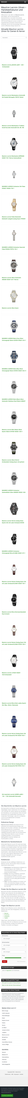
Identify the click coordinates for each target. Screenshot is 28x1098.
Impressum (16, 1074)
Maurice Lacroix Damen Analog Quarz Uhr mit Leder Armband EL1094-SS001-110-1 (14, 582)
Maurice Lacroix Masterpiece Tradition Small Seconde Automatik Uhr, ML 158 (13, 126)
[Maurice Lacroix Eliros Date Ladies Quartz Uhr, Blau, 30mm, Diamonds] (14, 691)
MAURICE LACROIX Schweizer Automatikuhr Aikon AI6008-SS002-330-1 (14, 491)
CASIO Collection (6, 1013)
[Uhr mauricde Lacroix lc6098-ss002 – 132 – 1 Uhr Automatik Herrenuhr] (14, 782)
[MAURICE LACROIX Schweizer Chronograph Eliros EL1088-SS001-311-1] (14, 539)
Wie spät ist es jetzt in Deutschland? (11, 982)
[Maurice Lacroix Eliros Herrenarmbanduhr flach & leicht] (14, 600)
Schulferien (4, 1061)
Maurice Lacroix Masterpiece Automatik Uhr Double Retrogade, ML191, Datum (13, 96)
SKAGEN (4, 1039)
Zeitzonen (4, 1059)
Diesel (3, 1018)
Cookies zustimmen (7, 1095)
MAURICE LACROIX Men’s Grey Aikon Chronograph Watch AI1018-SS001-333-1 (14, 339)
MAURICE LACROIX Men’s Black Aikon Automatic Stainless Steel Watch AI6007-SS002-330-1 (14, 400)
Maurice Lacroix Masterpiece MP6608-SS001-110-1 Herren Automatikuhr (13, 157)
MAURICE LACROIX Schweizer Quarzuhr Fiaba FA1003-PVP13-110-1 (13, 248)
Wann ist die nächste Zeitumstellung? (11, 985)
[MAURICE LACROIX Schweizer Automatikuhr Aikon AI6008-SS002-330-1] (14, 478)
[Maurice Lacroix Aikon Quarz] (14, 296)
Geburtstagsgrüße (6, 1064)
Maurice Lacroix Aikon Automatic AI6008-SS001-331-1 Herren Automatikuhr (11, 279)
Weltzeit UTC (5, 1054)
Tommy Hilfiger (5, 1044)
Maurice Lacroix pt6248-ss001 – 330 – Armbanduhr (13, 66)
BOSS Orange (5, 1010)
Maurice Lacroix (5, 1034)
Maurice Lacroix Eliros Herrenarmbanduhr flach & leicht (14, 613)
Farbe (3, 949)
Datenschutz (7, 1074)
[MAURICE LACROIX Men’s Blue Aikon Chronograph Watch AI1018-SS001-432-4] (14, 357)
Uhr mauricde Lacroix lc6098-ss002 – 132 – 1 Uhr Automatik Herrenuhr (13, 795)
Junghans (4, 1032)
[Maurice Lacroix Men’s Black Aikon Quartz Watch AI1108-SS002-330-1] (14, 417)
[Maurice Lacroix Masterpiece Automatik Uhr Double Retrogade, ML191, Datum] (14, 83)
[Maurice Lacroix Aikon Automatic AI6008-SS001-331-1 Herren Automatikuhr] (14, 266)
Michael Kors (5, 1037)
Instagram (6, 916)
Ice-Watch (4, 1027)
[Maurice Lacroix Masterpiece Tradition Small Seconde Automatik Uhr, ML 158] (14, 113)
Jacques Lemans (5, 1030)
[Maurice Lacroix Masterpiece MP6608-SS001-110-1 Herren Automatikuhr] (14, 144)
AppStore (8, 970)
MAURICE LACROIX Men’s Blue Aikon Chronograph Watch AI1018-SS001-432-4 (14, 369)
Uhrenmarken (5, 942)
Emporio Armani (5, 1020)
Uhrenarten (5, 935)
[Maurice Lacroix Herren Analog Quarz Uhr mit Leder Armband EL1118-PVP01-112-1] (14, 752)
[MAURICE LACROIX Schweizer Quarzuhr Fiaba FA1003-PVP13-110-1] (14, 235)
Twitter (6, 918)
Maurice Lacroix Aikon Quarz (10, 308)
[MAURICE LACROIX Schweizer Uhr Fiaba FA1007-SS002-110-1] (14, 174)
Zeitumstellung (5, 1057)
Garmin (3, 1025)
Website (6, 913)
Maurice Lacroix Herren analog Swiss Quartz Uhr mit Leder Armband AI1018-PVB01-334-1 (13, 522)
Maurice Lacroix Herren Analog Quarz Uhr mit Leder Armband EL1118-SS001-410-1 (14, 734)
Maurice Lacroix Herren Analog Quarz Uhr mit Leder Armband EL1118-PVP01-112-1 (14, 765)
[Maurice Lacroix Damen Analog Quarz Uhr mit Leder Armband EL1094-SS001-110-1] (14, 569)
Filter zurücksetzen (21, 961)
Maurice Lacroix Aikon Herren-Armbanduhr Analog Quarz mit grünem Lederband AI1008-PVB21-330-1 (13, 461)
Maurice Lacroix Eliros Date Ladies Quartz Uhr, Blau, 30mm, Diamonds (14, 704)
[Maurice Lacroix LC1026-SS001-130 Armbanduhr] (14, 661)
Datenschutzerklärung (6, 1092)
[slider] (4, 958)
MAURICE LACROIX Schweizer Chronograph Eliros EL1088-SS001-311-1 (13, 552)
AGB (12, 1074)
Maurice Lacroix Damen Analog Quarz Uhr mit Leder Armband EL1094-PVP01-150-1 (14, 643)
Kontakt (21, 1074)
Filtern (4, 961)
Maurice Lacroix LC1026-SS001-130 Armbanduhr (11, 673)
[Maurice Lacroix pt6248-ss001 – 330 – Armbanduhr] (14, 53)
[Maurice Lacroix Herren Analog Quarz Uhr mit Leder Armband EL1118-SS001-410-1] (14, 721)
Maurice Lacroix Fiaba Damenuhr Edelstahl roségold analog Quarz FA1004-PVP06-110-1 (14, 218)
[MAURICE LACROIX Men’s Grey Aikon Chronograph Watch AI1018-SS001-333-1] (14, 326)
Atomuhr (4, 1052)
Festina (3, 1022)
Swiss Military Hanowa (7, 1042)
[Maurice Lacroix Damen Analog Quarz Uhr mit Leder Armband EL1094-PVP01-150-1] (14, 630)
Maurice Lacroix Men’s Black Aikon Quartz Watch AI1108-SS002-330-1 (12, 430)
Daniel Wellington (6, 1015)
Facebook (6, 915)
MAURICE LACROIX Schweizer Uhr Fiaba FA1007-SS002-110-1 (13, 187)
